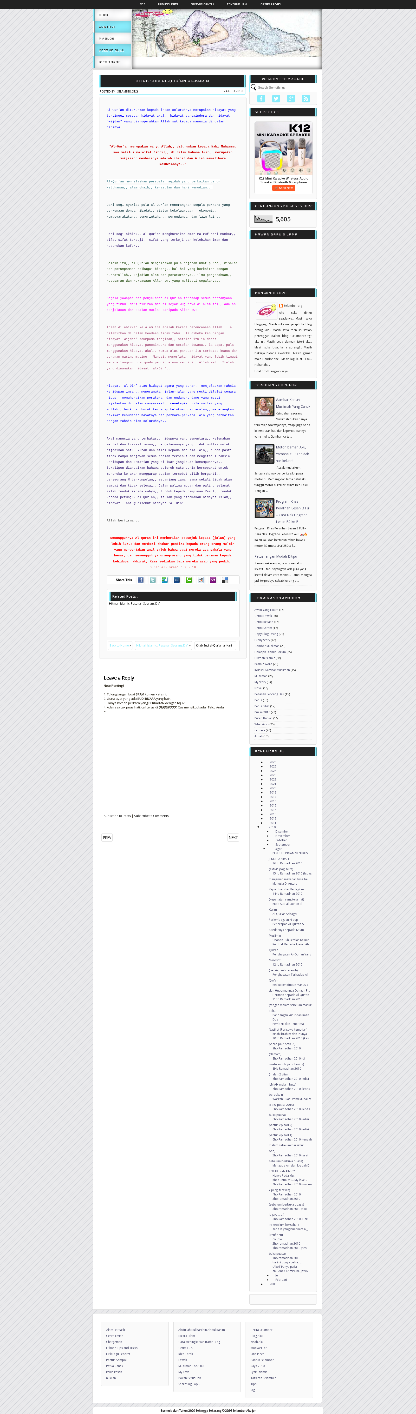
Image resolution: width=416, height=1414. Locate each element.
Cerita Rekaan (263, 622)
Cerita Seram (263, 628)
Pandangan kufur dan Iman (291, 1015)
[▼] (263, 827)
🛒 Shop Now (284, 188)
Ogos (278, 849)
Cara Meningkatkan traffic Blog (199, 1342)
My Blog (106, 38)
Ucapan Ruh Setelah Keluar (291, 940)
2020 (273, 788)
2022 (273, 779)
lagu (253, 1390)
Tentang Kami (237, 4)
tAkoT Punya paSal (285, 1267)
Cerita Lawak (263, 616)
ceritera (259, 730)
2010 (272, 827)
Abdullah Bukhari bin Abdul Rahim (201, 1330)
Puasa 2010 (262, 712)
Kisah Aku (257, 1342)
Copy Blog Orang (266, 634)
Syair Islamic (259, 1372)
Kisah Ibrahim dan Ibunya (290, 1034)
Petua (258, 700)
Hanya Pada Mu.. (284, 1176)
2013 (273, 814)
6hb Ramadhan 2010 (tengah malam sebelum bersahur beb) (290, 1145)
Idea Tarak (110, 62)
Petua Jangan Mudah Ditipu (275, 556)
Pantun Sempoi (116, 1360)
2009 (273, 1284)
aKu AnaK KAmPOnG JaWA (290, 1271)
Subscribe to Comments (151, 816)
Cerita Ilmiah (114, 1336)
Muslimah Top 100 (190, 1366)
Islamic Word (263, 664)
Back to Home (119, 645)
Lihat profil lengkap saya (271, 371)
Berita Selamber (262, 1330)
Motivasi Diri (259, 1348)
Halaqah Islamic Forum (270, 652)
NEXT (233, 837)
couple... (278, 1239)
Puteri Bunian (263, 718)
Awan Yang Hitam (266, 610)
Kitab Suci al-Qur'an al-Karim (172, 80)
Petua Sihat (261, 706)
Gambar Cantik (202, 4)
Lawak (182, 1360)
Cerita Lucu (186, 1348)
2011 (273, 823)
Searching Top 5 (189, 1384)
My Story (260, 682)
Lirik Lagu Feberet (118, 1354)
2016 (273, 801)
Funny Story (262, 640)
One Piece (257, 1354)
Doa (275, 1019)
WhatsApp (261, 724)
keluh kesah (114, 1372)
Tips (253, 1384)
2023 (273, 775)
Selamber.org (293, 306)
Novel (258, 688)
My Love (183, 1372)
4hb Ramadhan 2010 (287, 1194)
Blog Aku (257, 1336)
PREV (107, 837)
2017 (273, 797)
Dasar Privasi (270, 4)
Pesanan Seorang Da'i (173, 645)
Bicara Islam (186, 1336)
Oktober (281, 840)
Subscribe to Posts (117, 816)
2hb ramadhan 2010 (286, 1243)
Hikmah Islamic (146, 645)
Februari (281, 1280)
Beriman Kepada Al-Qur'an (291, 995)
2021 (273, 784)
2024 (273, 771)
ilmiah (258, 736)
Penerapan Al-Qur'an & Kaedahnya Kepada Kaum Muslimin (286, 930)
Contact (107, 27)
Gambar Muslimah (267, 646)
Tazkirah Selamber (263, 1378)
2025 (273, 766)
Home (104, 15)
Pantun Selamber (262, 1360)
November (282, 836)
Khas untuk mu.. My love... (290, 1180)
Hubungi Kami (168, 4)
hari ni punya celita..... (287, 1262)
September (283, 844)
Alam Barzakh (115, 1330)
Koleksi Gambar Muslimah (272, 670)
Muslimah (260, 676)
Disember (282, 831)
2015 (273, 805)
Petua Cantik (114, 1366)
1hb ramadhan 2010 (286, 1258)
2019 (273, 792)
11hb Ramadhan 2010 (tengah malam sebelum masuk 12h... (290, 1005)
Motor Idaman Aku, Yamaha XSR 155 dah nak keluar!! (292, 454)
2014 (273, 810)
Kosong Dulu (111, 50)
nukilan (111, 1378)
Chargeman (114, 1342)
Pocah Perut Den (189, 1378)
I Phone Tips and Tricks (121, 1348)
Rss (142, 4)
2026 (273, 762)
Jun (277, 1275)
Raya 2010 (258, 1366)
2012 (273, 818)
